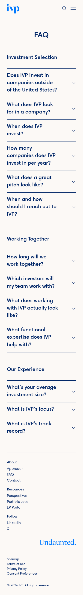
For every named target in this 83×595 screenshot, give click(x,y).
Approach (15, 469)
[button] (77, 8)
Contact (14, 480)
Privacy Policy (17, 569)
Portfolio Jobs (17, 502)
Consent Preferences (22, 574)
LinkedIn (14, 523)
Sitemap (13, 559)
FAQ (10, 474)
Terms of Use (16, 564)
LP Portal (14, 507)
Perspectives (17, 496)
